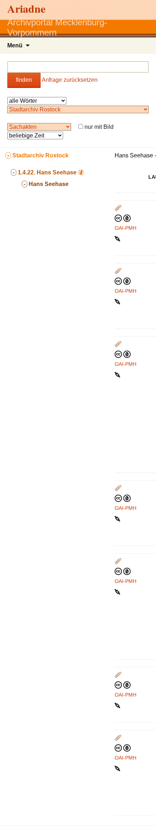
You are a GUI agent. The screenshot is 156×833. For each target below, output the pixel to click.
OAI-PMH (125, 228)
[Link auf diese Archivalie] (118, 238)
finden (24, 80)
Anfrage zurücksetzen (70, 80)
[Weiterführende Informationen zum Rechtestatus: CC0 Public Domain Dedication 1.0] (123, 218)
